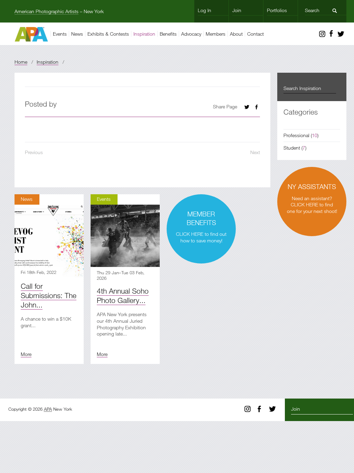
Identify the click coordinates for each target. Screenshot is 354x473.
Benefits (168, 34)
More (26, 354)
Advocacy (191, 34)
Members (215, 34)
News (77, 34)
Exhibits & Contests (108, 34)
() (300, 135)
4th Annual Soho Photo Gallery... (123, 295)
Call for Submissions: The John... (48, 295)
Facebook (331, 33)
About (236, 34)
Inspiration (144, 34)
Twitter (340, 33)
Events (60, 34)
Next (255, 152)
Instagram (322, 33)
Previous (34, 152)
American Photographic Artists (46, 11)
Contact (255, 34)
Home (21, 62)
